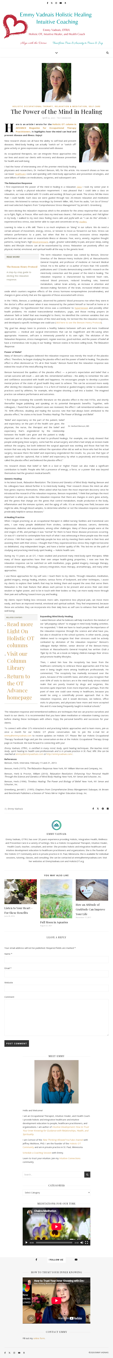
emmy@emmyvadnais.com (17, 735)
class (79, 186)
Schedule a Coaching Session (37, 1152)
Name (8, 953)
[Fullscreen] (86, 1242)
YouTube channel (63, 1139)
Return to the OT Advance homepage (19, 687)
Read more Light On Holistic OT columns (20, 634)
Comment (9, 996)
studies (83, 221)
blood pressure (40, 241)
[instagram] (56, 3)
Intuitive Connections (69, 1158)
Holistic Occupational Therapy (33, 106)
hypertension (81, 307)
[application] (56, 1227)
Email (7, 968)
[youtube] (61, 3)
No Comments (64, 117)
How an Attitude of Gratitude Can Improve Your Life (90, 909)
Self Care (94, 106)
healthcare (20, 173)
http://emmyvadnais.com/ (59, 754)
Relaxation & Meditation (71, 106)
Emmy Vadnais (15, 808)
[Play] (26, 1242)
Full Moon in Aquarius (54, 922)
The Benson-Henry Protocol (22, 266)
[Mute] (81, 1242)
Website (8, 982)
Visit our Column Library (17, 660)
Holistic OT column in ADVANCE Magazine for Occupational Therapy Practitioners (46, 128)
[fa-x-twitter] (52, 3)
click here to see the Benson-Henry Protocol (78, 322)
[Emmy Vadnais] (56, 27)
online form (39, 1338)
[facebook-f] (48, 3)
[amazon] (65, 3)
